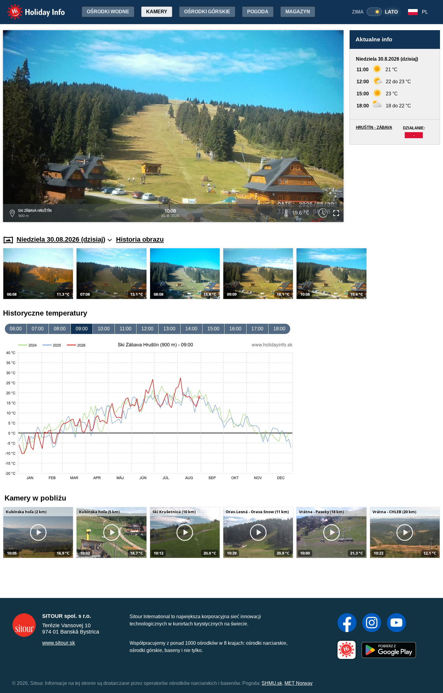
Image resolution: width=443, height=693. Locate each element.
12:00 (147, 328)
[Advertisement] (395, 184)
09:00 (82, 328)
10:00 (104, 328)
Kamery (156, 11)
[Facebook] (347, 623)
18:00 (279, 328)
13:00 (169, 328)
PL (425, 11)
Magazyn (297, 11)
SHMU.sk (272, 683)
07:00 (38, 328)
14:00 (191, 328)
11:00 (125, 328)
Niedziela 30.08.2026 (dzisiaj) (61, 239)
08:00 (60, 328)
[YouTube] (396, 623)
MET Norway (298, 683)
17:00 (257, 328)
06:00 (16, 328)
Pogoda (258, 11)
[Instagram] (371, 623)
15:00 (213, 328)
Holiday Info (30, 7)
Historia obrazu (140, 239)
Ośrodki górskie (207, 11)
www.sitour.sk (58, 643)
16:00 (235, 328)
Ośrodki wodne (108, 11)
